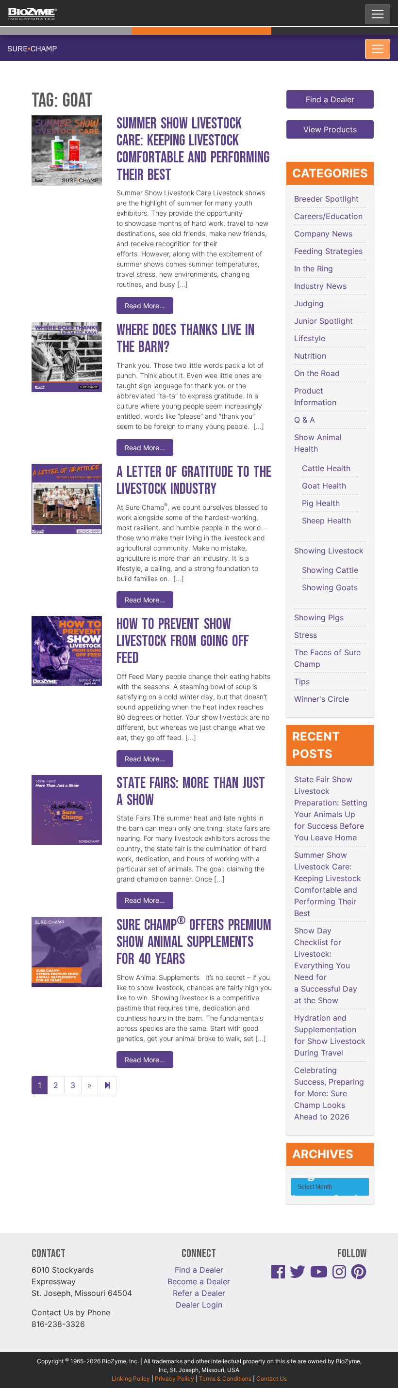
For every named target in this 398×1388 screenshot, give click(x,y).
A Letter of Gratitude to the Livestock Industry (193, 481)
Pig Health (321, 503)
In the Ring (313, 268)
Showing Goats (330, 587)
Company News (323, 233)
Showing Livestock (329, 550)
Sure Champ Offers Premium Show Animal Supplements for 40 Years (193, 942)
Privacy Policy (174, 1378)
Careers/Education (328, 216)
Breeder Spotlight (326, 199)
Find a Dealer (330, 99)
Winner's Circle (321, 699)
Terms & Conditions (225, 1378)
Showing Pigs (319, 617)
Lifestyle (309, 338)
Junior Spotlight (323, 321)
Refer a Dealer (199, 1293)
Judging (309, 303)
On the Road (317, 373)
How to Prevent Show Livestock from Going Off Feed (182, 641)
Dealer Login (199, 1304)
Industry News (320, 286)
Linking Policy (131, 1378)
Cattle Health (326, 468)
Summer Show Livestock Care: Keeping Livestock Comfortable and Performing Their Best (192, 149)
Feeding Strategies (328, 251)
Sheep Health (326, 520)
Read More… (145, 305)
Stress (305, 635)
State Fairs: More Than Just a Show (190, 792)
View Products (330, 129)
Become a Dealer (198, 1281)
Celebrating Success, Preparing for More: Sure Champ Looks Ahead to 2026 (329, 1093)
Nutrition (310, 356)
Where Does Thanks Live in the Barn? (185, 339)
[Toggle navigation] (377, 14)
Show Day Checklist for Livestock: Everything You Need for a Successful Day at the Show (325, 965)
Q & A (304, 420)
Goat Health (324, 485)
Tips (302, 681)
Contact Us (271, 1378)
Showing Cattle (330, 570)
